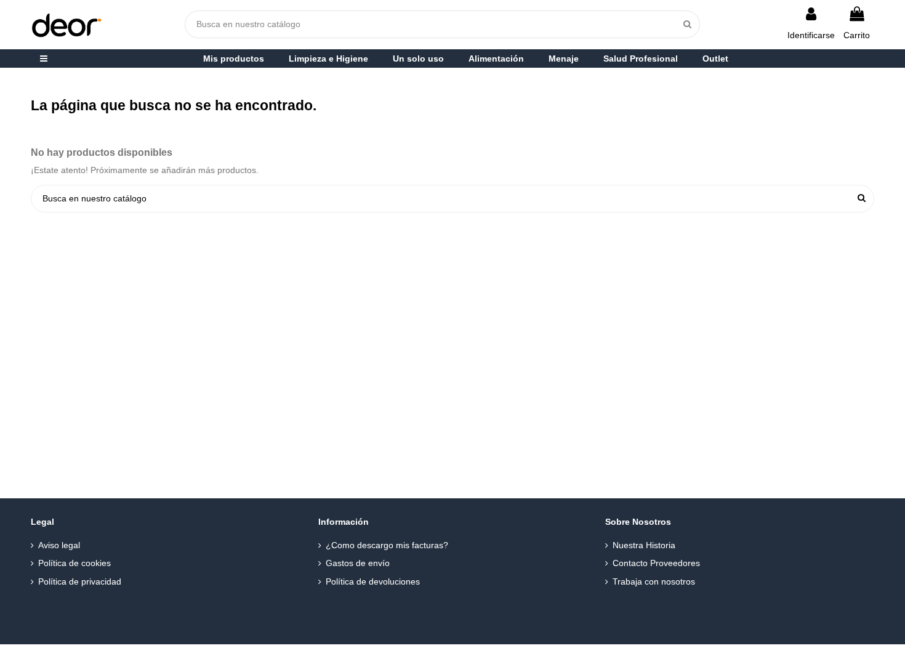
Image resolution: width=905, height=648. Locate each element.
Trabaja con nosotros (654, 581)
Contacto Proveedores (656, 563)
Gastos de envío (358, 563)
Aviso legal (59, 545)
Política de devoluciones (373, 581)
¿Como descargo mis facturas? (387, 545)
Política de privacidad (79, 581)
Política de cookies (74, 563)
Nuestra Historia (644, 545)
